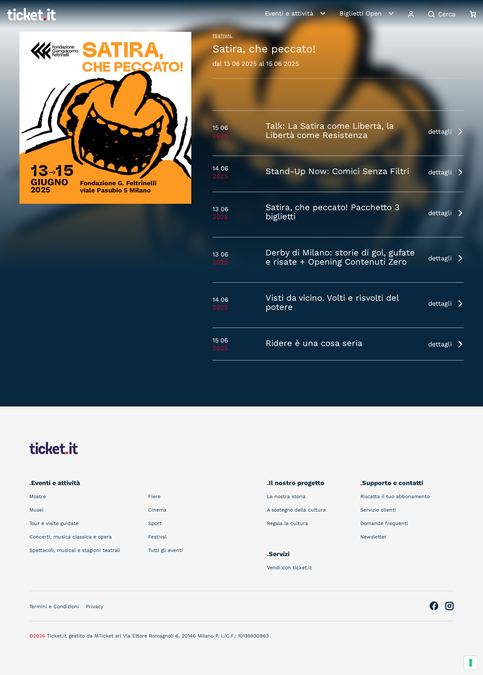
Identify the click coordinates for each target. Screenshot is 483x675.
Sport (155, 523)
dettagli (440, 131)
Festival (222, 35)
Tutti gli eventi (165, 550)
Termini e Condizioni (54, 606)
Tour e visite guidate (53, 523)
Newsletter (373, 537)
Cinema (157, 510)
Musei (36, 510)
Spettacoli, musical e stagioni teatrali (74, 550)
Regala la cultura (287, 523)
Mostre (37, 496)
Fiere (154, 496)
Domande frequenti (384, 523)
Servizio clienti (378, 510)
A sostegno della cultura (296, 510)
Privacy (94, 606)
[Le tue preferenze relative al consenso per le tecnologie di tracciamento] (470, 662)
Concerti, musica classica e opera (70, 537)
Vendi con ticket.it (289, 567)
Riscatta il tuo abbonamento (395, 496)
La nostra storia (286, 496)
